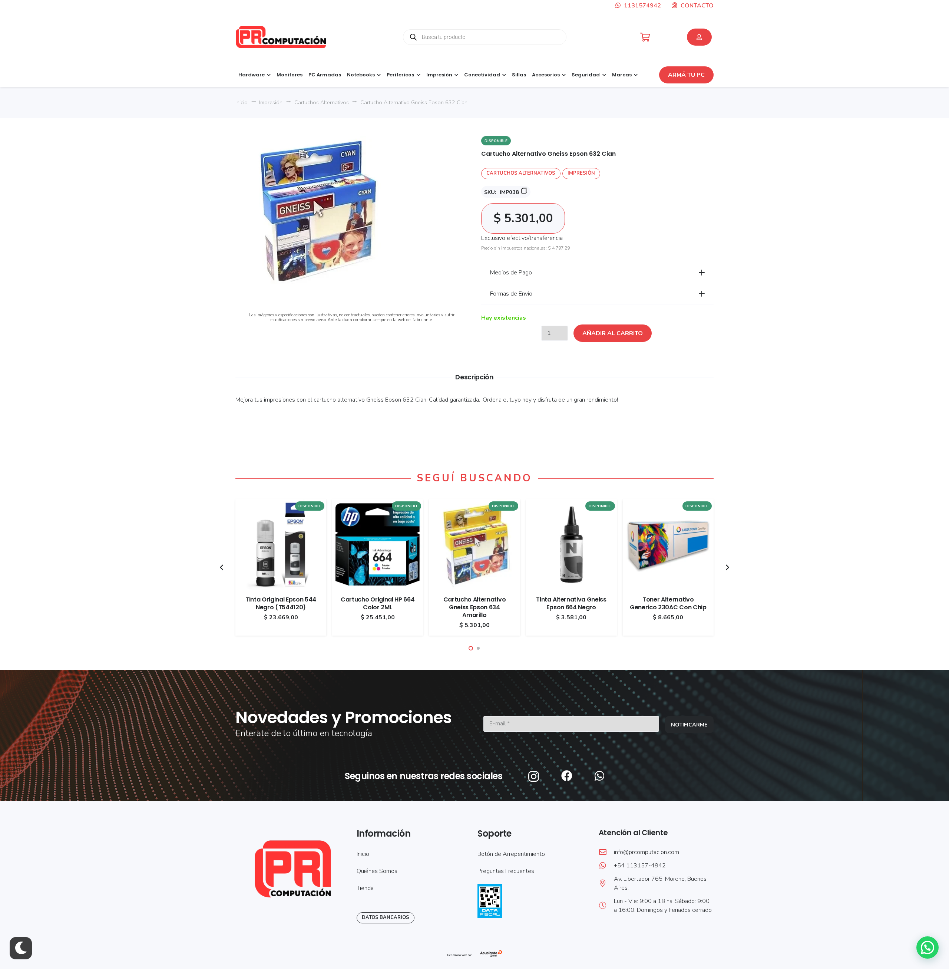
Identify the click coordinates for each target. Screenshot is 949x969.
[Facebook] (566, 775)
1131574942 (641, 5)
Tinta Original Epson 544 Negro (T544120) (280, 603)
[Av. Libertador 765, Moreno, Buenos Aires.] (606, 883)
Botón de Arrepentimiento (511, 854)
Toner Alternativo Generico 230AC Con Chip (668, 603)
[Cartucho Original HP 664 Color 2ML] (377, 504)
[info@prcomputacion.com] (606, 852)
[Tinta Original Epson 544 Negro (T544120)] (280, 504)
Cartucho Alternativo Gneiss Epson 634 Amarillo (474, 607)
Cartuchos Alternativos (321, 102)
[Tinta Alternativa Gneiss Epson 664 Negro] (571, 504)
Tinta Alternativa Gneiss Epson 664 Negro (571, 603)
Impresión (270, 102)
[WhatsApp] (599, 775)
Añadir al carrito (612, 333)
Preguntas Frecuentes (505, 871)
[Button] (699, 37)
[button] (268, 75)
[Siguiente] (727, 567)
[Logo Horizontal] (280, 37)
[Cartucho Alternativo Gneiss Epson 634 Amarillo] (474, 504)
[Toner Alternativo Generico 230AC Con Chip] (668, 504)
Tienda (365, 888)
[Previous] (222, 567)
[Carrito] (645, 37)
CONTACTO (697, 5)
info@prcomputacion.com (646, 852)
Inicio (241, 102)
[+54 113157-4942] (606, 865)
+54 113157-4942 (640, 865)
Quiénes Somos (377, 871)
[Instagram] (533, 776)
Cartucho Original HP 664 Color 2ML (377, 603)
